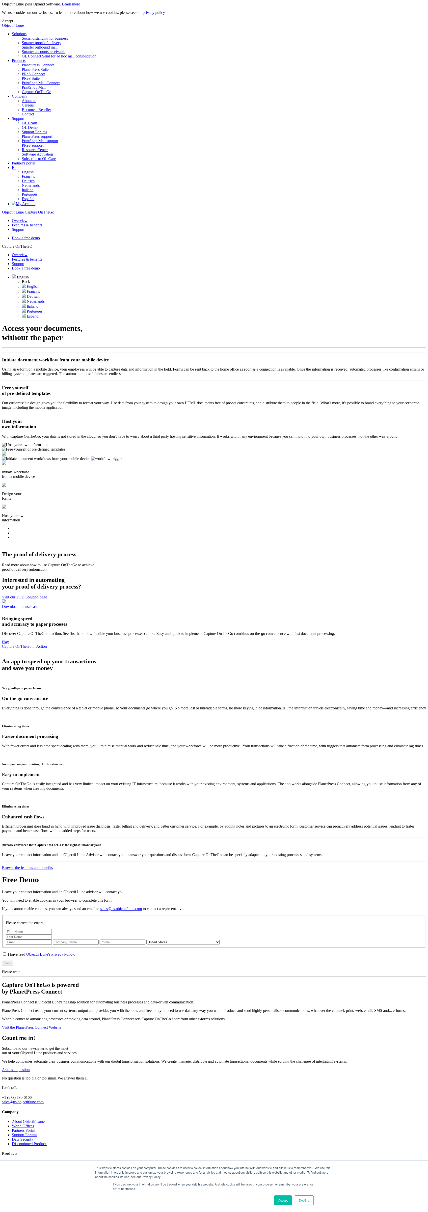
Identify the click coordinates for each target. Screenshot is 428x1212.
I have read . (41, 954)
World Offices (23, 1126)
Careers (28, 105)
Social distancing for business (45, 38)
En (14, 167)
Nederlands (31, 185)
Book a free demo (26, 238)
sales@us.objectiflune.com (121, 909)
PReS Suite (31, 78)
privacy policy (154, 12)
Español (28, 199)
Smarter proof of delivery (41, 43)
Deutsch (28, 181)
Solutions (19, 34)
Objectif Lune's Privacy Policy (50, 954)
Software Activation (37, 154)
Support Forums (34, 132)
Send (7, 963)
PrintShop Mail (34, 87)
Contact (28, 114)
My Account (25, 204)
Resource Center (35, 150)
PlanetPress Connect (38, 65)
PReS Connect (33, 74)
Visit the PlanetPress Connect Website (31, 1027)
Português (29, 194)
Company (19, 96)
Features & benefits (27, 225)
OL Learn (29, 123)
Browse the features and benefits (27, 867)
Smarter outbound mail (39, 47)
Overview (19, 220)
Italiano (27, 190)
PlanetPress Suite (35, 69)
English (28, 172)
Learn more (71, 4)
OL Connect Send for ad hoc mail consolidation (59, 56)
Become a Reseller (36, 110)
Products (19, 60)
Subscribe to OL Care (39, 159)
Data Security (22, 1139)
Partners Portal (23, 1130)
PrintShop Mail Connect (41, 83)
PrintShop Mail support (40, 141)
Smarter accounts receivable (43, 52)
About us (29, 101)
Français (28, 176)
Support (18, 118)
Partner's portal (23, 163)
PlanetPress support (37, 136)
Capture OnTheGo (36, 92)
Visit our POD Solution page (24, 597)
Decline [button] (304, 1200)
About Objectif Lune (28, 1121)
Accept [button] (283, 1200)
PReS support (32, 145)
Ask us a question (16, 1070)
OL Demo (30, 127)
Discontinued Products (29, 1144)
